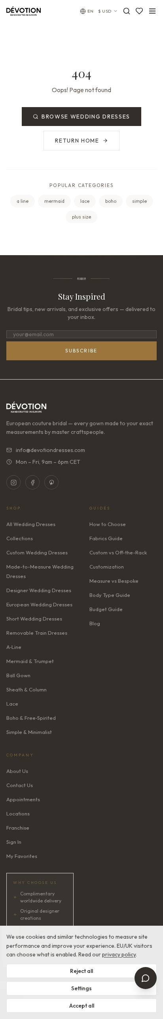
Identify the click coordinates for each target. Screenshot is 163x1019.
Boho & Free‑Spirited (31, 718)
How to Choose (107, 524)
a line (22, 201)
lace (84, 201)
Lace (12, 703)
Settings (81, 988)
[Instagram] (13, 482)
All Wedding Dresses (30, 524)
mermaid (54, 201)
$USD (105, 11)
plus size (81, 217)
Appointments (23, 799)
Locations (18, 813)
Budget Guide (106, 609)
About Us (17, 771)
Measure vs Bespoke (113, 581)
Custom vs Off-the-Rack (118, 552)
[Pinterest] (51, 482)
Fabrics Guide (106, 538)
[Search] (127, 11)
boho (110, 201)
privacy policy (119, 954)
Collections (19, 538)
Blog (94, 623)
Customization (106, 566)
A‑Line (13, 647)
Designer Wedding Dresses (38, 590)
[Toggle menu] (152, 11)
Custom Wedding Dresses (37, 552)
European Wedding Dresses (39, 604)
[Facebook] (32, 482)
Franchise (17, 827)
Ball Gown (18, 675)
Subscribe (81, 351)
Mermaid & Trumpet (30, 661)
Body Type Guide (109, 595)
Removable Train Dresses (36, 633)
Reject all (81, 971)
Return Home (77, 140)
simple (139, 201)
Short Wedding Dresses (34, 618)
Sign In (13, 842)
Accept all (81, 1005)
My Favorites (21, 856)
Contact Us (19, 785)
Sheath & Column (26, 689)
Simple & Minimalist (29, 732)
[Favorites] (139, 11)
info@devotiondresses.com (50, 450)
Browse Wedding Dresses (86, 116)
